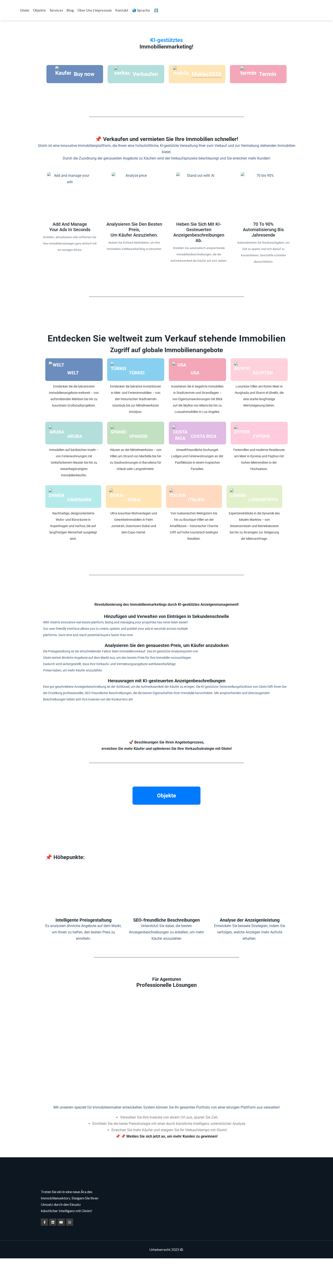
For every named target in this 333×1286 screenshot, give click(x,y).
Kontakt (121, 10)
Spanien (138, 436)
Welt (73, 372)
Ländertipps (263, 499)
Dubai (134, 499)
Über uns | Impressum (94, 10)
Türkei (137, 372)
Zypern (261, 436)
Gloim (24, 10)
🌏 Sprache (141, 10)
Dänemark (79, 499)
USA (195, 372)
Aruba (74, 436)
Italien (196, 499)
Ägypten (263, 372)
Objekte (39, 10)
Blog (70, 10)
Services (56, 10)
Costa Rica (203, 436)
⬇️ (156, 10)
